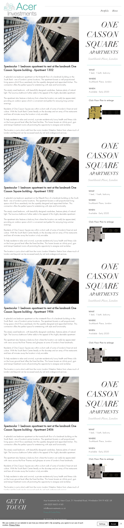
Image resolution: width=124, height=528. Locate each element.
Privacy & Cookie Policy (52, 512)
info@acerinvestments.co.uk (55, 508)
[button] (41, 39)
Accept (113, 524)
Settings (102, 524)
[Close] (121, 524)
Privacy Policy (14, 525)
